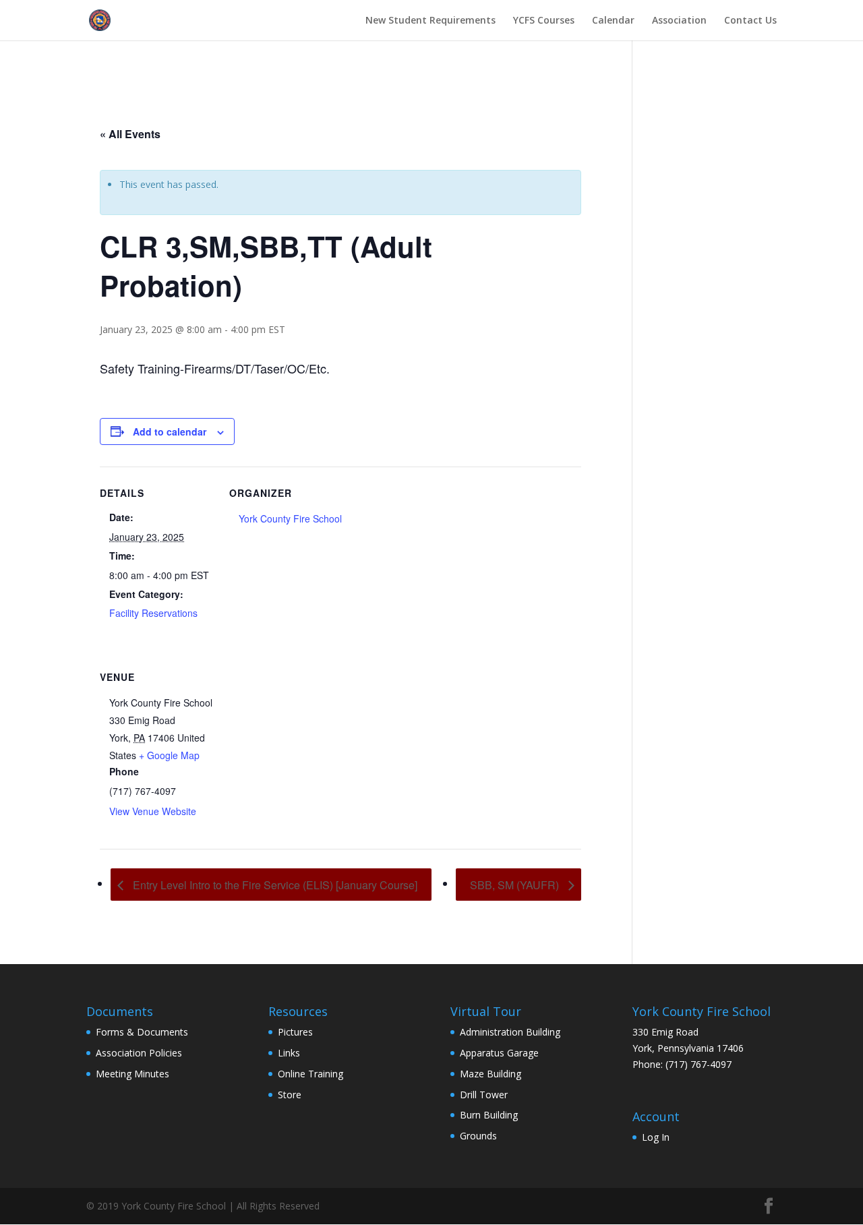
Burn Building (489, 1114)
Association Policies (139, 1052)
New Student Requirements (430, 21)
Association (679, 21)
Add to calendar (169, 431)
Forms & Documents (142, 1031)
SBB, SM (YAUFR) (516, 885)
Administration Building (510, 1031)
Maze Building (490, 1073)
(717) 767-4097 (698, 1064)
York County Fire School (290, 518)
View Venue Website (152, 811)
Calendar (613, 21)
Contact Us (750, 21)
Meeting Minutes (132, 1073)
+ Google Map (169, 755)
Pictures (295, 1031)
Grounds (478, 1135)
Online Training (310, 1073)
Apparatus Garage (499, 1052)
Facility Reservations (153, 613)
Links (289, 1052)
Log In (655, 1137)
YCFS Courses (543, 21)
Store (289, 1094)
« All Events (130, 134)
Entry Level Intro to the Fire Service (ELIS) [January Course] (273, 885)
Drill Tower (484, 1094)
